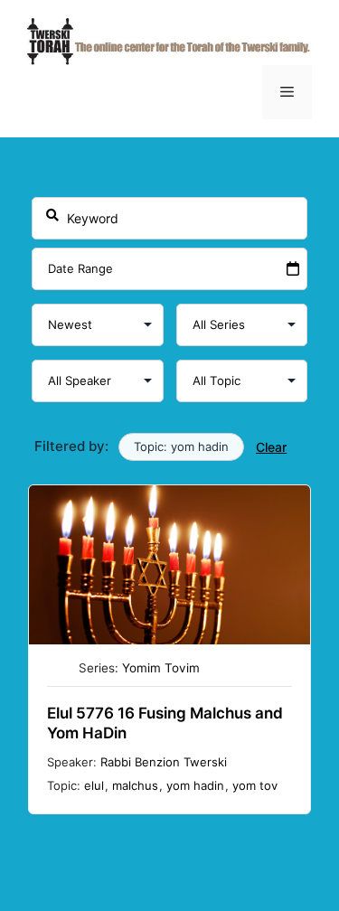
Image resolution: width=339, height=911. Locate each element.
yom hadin (195, 785)
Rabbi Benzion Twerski (163, 762)
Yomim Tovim (161, 668)
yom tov (255, 785)
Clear (271, 447)
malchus (135, 785)
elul (94, 785)
